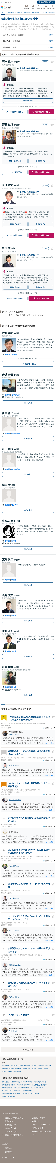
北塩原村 (48, 1066)
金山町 (4, 1071)
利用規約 (35, 1121)
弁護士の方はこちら (46, 2)
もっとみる (28, 1049)
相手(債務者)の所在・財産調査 (12, 1085)
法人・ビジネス (7, 1091)
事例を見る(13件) (15, 161)
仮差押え (44, 1085)
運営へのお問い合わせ (14, 1135)
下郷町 (20, 1066)
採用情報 (8, 1152)
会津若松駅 (9, 397)
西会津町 (5, 1069)
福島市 (14, 354)
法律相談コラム (11, 1125)
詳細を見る (28, 403)
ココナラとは (10, 1128)
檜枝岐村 (27, 1066)
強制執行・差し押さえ (32, 1085)
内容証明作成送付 (40, 1082)
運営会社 (8, 1148)
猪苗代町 (18, 1069)
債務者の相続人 (28, 1091)
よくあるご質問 (11, 1131)
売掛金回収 (5, 1082)
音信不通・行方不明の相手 (11, 1093)
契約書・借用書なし (9, 1096)
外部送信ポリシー (39, 1128)
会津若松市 (15, 395)
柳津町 (40, 1069)
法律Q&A (9, 1121)
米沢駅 (7, 544)
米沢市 (13, 541)
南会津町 (41, 1066)
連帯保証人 (18, 1091)
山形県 (7, 541)
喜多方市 (14, 505)
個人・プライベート (38, 1088)
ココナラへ (7, 2)
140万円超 (25, 1093)
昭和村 (10, 1071)
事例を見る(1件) (15, 287)
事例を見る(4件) (15, 224)
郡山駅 (7, 690)
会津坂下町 (26, 1069)
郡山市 (13, 687)
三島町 (46, 1069)
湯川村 (22, 68)
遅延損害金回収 (7, 1088)
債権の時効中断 (26, 1082)
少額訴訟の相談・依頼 (21, 1088)
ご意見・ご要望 (38, 1118)
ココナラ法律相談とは (14, 1118)
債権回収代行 (15, 1082)
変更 (51, 35)
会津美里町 (17, 1071)
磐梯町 (11, 1069)
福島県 (7, 354)
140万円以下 (34, 1093)
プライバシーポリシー (41, 1125)
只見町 (34, 1066)
